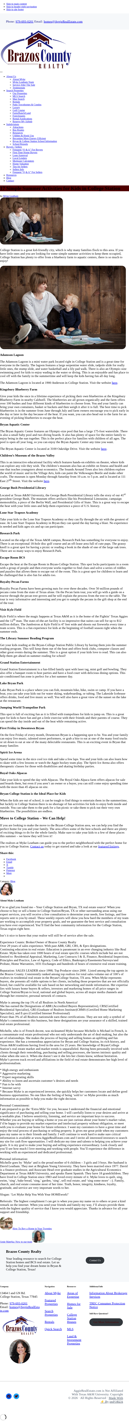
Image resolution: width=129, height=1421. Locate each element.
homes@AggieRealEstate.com (63, 21)
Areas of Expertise (73, 1294)
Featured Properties (51, 1302)
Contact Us (95, 1260)
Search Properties (51, 1312)
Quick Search (53, 1329)
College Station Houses (72, 1318)
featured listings (108, 846)
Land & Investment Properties (74, 1339)
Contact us (37, 846)
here (114, 382)
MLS (70, 1329)
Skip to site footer (15, 9)
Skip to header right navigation (21, 6)
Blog (12, 881)
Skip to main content (16, 4)
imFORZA (116, 1401)
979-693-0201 (25, 21)
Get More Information (106, 1322)
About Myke (53, 1293)
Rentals (49, 1322)
